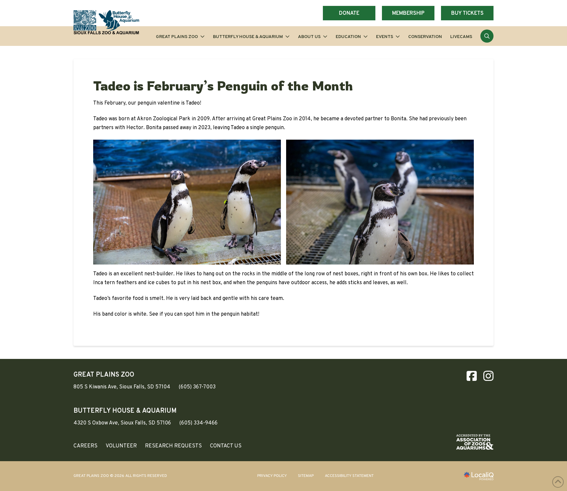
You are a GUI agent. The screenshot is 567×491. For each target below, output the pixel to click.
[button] (487, 36)
